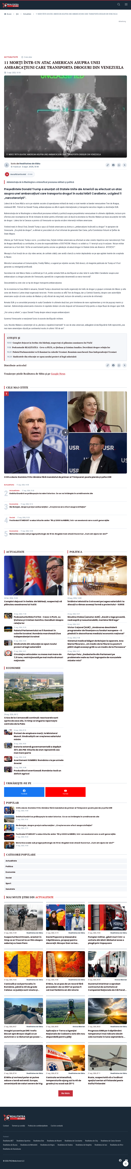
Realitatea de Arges (47, 1145)
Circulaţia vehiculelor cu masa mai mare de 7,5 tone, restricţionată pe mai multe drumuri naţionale (38, 657)
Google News (58, 373)
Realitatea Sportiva (23, 1141)
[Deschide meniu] (126, 5)
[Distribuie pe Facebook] (113, 165)
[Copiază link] (107, 165)
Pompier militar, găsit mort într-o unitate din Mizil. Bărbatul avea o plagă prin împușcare (106, 940)
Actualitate (27, 14)
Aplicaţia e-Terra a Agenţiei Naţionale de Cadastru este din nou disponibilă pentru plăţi (65, 1033)
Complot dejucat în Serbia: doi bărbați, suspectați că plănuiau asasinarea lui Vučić (52, 342)
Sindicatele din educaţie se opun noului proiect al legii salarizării (44, 356)
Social (12, 518)
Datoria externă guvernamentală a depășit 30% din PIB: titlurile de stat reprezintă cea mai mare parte (37, 749)
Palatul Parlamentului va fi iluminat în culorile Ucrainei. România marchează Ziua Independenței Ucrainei (65, 352)
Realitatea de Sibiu (29, 163)
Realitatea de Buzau (10, 1145)
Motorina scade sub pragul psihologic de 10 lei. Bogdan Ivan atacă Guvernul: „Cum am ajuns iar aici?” (58, 534)
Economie (13, 504)
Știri (17, 14)
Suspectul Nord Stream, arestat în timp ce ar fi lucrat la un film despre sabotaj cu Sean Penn (23, 940)
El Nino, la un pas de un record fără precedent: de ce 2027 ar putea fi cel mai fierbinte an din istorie (64, 986)
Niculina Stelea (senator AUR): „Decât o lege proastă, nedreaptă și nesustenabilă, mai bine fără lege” (96, 618)
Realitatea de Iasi (101, 1145)
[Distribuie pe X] (124, 165)
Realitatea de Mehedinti (28, 1145)
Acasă (9, 14)
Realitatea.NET (8, 1141)
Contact (6, 1126)
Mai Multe (65, 1093)
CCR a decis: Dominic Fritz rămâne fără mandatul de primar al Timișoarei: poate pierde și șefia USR (57, 477)
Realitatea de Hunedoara (12, 1149)
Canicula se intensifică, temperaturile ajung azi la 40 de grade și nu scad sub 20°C (63, 1080)
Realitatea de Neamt (54, 1141)
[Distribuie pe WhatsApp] (119, 165)
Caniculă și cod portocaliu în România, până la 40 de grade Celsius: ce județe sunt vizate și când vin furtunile (21, 988)
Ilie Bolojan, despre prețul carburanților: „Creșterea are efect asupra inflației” (47, 507)
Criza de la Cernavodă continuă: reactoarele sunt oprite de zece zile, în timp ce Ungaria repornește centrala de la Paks (31, 720)
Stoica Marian (121, 980)
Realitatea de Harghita (84, 1145)
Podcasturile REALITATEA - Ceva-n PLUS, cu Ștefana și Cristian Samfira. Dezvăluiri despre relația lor (61, 347)
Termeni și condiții (18, 1126)
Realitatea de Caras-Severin (111, 1141)
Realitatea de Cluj (91, 1141)
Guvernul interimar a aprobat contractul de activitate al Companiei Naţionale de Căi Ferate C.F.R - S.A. (107, 988)
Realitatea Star (38, 1141)
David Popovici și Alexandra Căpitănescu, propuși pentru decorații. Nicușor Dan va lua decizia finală (61, 942)
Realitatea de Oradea (65, 1145)
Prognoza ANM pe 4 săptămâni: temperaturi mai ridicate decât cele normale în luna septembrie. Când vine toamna (106, 1035)
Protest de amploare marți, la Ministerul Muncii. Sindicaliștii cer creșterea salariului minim (37, 736)
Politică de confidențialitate (38, 1126)
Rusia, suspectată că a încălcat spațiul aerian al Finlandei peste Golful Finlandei (105, 1080)
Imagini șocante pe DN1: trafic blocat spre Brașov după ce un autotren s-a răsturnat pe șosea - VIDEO (22, 1035)
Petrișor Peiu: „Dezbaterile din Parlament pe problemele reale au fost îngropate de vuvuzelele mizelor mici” (94, 657)
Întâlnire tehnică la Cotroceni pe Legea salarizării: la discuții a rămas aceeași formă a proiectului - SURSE (96, 603)
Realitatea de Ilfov (116, 1145)
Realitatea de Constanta (73, 1141)
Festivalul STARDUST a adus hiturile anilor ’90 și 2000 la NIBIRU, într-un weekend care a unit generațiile (59, 520)
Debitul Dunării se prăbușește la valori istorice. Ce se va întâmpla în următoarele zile (51, 493)
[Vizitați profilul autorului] (6, 165)
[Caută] (118, 5)
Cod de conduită (57, 1126)
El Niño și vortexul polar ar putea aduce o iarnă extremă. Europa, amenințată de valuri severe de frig (23, 1080)
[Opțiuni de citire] (125, 1163)
